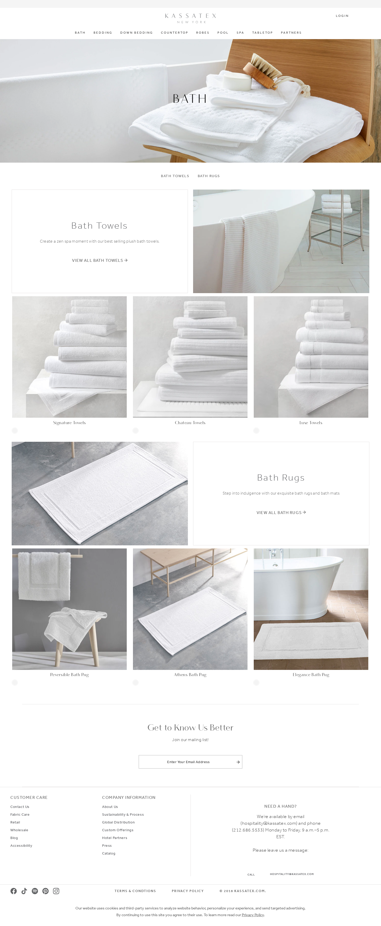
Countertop (174, 33)
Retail (15, 822)
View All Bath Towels (97, 260)
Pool (223, 33)
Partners (291, 33)
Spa (240, 33)
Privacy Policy (188, 891)
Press (107, 845)
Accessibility (21, 845)
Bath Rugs (209, 175)
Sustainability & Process (123, 814)
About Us (110, 806)
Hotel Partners (114, 837)
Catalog (108, 853)
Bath (80, 33)
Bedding (103, 33)
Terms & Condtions (135, 891)
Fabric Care (20, 814)
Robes (203, 33)
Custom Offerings (117, 830)
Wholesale (19, 830)
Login (342, 16)
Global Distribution (118, 822)
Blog (14, 837)
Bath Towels (175, 175)
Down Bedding (136, 33)
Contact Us (20, 806)
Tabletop (262, 33)
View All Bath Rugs (279, 512)
